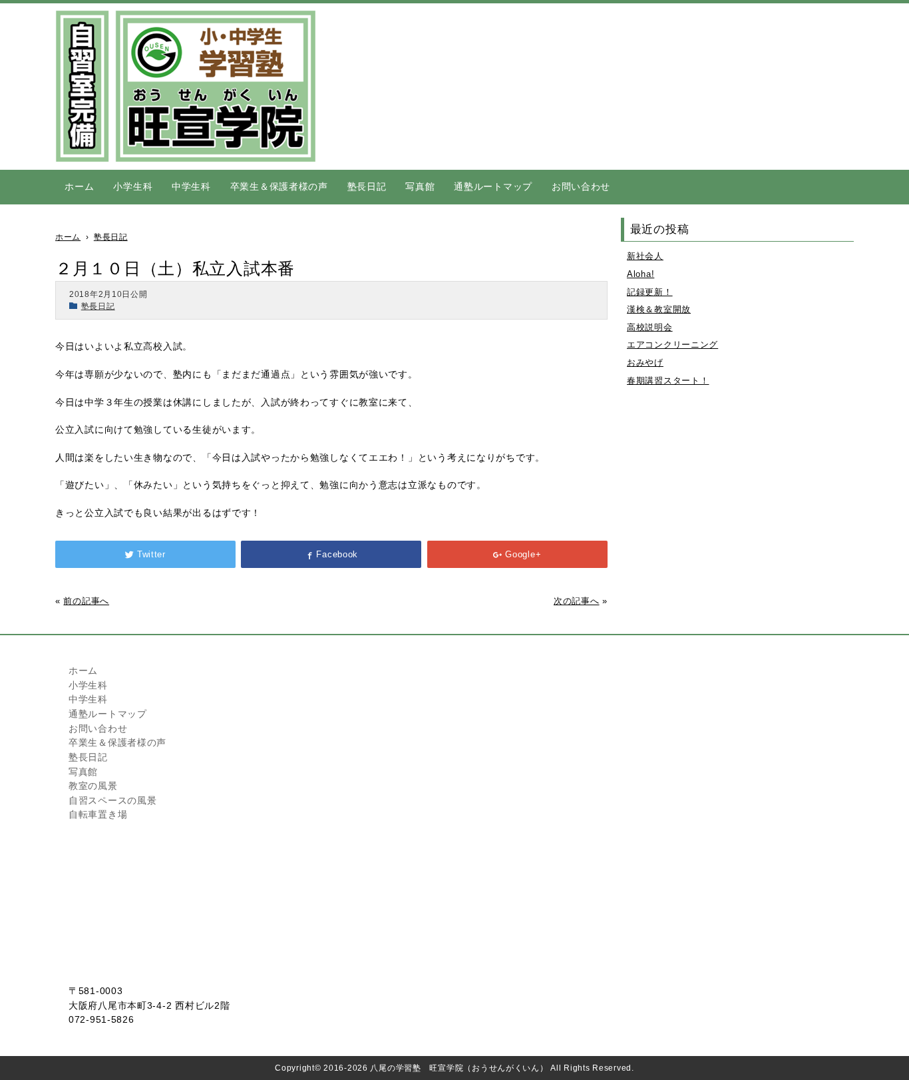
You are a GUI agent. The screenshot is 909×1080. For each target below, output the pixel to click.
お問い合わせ (581, 186)
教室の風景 (93, 785)
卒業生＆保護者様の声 (279, 186)
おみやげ (645, 363)
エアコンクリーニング (672, 345)
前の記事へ (86, 601)
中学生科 (191, 186)
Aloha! (640, 274)
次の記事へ (577, 601)
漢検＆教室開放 (659, 309)
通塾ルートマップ (493, 186)
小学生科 (132, 186)
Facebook (337, 554)
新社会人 (645, 256)
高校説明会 (650, 327)
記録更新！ (650, 292)
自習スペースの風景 (112, 800)
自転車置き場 (98, 814)
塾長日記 (367, 186)
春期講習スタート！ (668, 381)
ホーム (79, 186)
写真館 (420, 186)
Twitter (151, 554)
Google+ (523, 554)
